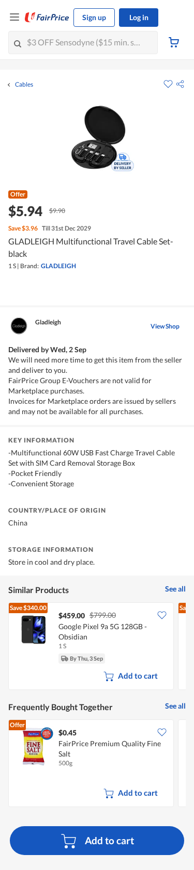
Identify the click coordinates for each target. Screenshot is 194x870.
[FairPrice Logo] (47, 17)
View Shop (165, 326)
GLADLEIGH (58, 266)
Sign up (94, 17)
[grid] (97, 647)
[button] (180, 84)
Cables (24, 84)
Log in (138, 17)
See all (175, 588)
